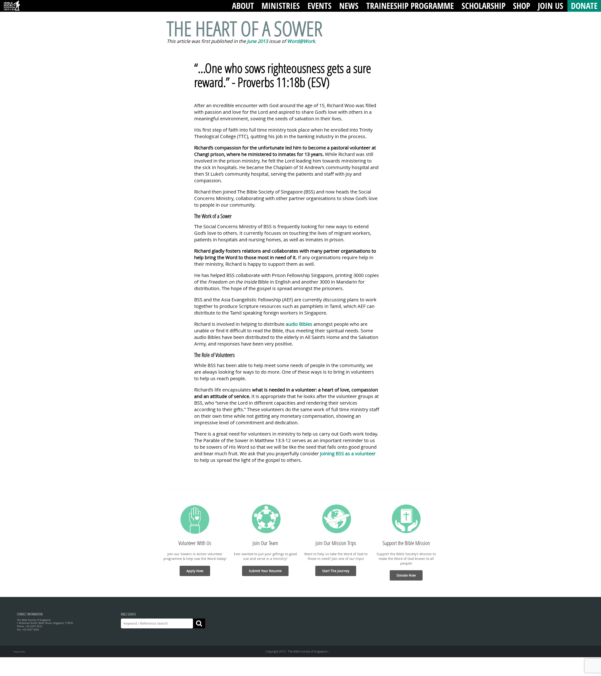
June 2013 (257, 41)
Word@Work (301, 41)
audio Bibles (299, 324)
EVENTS (319, 5)
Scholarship (483, 5)
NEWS (348, 5)
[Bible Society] (11, 6)
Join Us (550, 5)
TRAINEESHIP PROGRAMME (410, 5)
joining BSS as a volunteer (348, 453)
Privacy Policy (19, 651)
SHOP (521, 5)
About (243, 5)
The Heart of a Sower (245, 28)
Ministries (281, 5)
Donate (584, 5)
